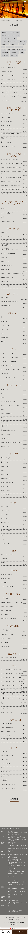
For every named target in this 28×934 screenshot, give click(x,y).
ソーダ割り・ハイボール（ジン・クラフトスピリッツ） (14, 41)
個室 (18, 917)
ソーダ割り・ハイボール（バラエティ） (10, 35)
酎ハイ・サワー (10, 47)
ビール (3, 47)
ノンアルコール (5, 55)
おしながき (11, 917)
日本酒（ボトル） (15, 52)
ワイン (22, 52)
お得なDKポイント (14, 928)
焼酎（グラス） (5, 44)
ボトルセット (23, 44)
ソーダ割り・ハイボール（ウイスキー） (10, 32)
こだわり (5, 917)
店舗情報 (11, 919)
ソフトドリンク (14, 55)
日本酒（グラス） (21, 49)
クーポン (23, 917)
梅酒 (9, 49)
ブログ (17, 919)
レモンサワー (19, 47)
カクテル (4, 49)
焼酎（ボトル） (14, 44)
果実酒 (13, 49)
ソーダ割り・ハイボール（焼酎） (9, 38)
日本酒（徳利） (5, 52)
